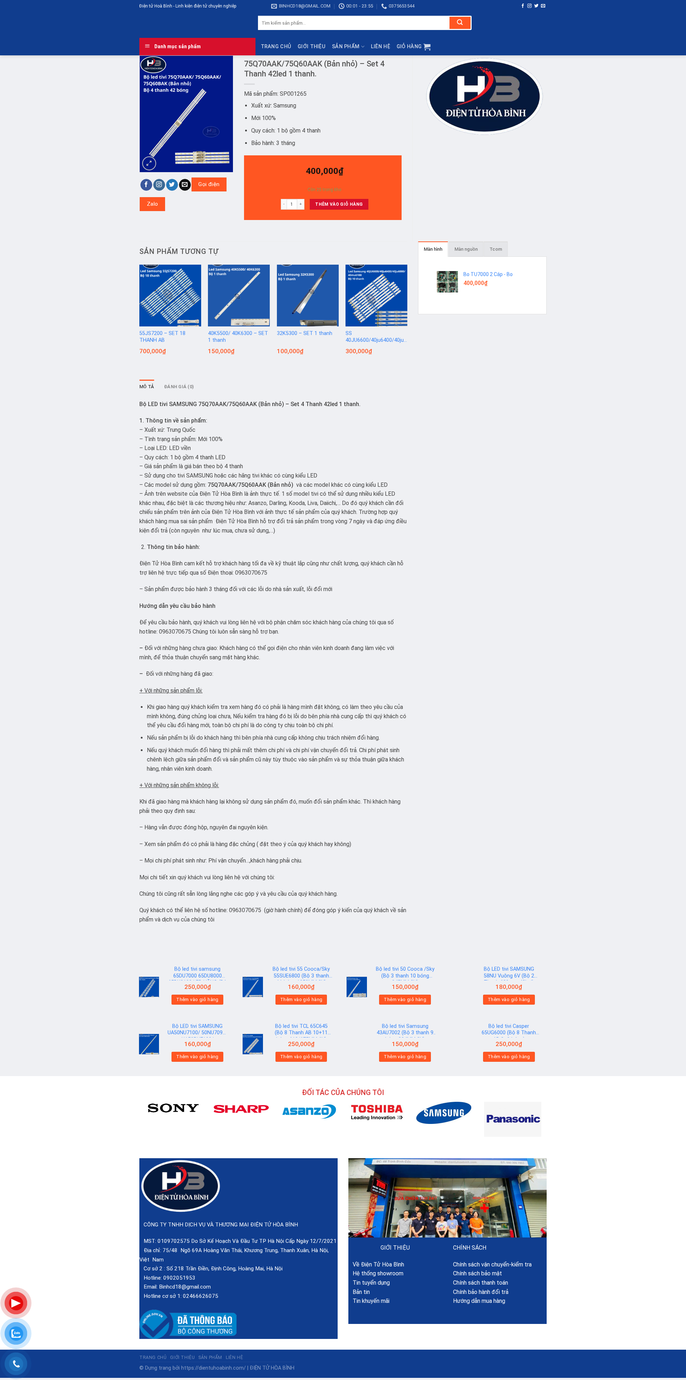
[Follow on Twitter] (536, 6)
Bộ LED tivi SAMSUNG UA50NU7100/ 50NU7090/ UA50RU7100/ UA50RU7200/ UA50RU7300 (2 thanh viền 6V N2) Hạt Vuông (198, 1030)
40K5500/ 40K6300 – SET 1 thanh (238, 336)
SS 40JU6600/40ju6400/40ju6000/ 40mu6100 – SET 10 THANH (376, 337)
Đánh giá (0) (179, 386)
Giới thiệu (311, 47)
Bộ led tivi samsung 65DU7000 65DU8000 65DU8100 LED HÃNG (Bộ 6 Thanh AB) (197, 973)
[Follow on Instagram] (529, 6)
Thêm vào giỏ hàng (339, 204)
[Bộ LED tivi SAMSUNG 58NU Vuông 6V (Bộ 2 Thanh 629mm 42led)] (460, 987)
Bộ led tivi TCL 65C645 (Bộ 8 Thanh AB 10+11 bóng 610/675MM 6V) (301, 1030)
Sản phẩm (345, 47)
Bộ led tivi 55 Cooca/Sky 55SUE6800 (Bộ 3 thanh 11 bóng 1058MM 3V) (301, 973)
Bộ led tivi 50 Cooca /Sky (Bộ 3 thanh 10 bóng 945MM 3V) (405, 973)
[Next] (407, 316)
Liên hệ (380, 47)
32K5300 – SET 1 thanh (304, 333)
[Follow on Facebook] (523, 6)
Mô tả (146, 386)
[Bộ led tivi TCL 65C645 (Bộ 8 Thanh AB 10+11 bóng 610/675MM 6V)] (253, 1044)
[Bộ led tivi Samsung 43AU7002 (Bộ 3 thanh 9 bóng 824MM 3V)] (357, 1044)
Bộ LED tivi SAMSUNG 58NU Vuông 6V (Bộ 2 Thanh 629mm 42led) (509, 973)
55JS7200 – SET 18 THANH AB (162, 336)
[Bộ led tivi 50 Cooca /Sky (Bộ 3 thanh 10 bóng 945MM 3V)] (357, 987)
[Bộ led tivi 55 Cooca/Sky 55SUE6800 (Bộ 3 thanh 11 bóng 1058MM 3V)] (253, 987)
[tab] (146, 387)
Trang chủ (276, 47)
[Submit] (460, 23)
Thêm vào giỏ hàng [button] (197, 999)
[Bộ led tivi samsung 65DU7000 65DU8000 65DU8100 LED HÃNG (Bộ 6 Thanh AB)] (149, 987)
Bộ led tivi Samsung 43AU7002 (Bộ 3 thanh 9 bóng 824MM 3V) (405, 1030)
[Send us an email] (543, 6)
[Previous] (139, 316)
